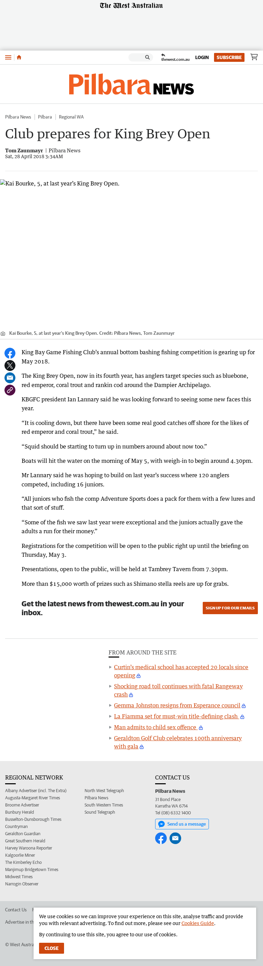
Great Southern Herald (25, 840)
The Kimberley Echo (23, 862)
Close (52, 948)
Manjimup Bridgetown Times (31, 869)
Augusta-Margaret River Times (32, 797)
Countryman (16, 826)
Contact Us (16, 909)
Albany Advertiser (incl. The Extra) (35, 790)
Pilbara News (18, 117)
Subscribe (229, 57)
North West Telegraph (104, 790)
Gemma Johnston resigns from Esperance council (177, 705)
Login (202, 57)
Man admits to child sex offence (156, 727)
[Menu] (8, 57)
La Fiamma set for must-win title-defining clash (176, 716)
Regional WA (71, 117)
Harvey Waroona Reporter (28, 848)
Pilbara (45, 117)
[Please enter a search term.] (147, 57)
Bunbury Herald (19, 812)
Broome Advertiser (22, 805)
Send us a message (186, 824)
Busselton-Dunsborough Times (33, 819)
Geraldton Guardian (22, 833)
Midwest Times (19, 876)
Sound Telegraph (100, 812)
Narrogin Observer (21, 883)
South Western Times (104, 805)
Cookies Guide (197, 923)
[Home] (19, 57)
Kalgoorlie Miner (20, 855)
